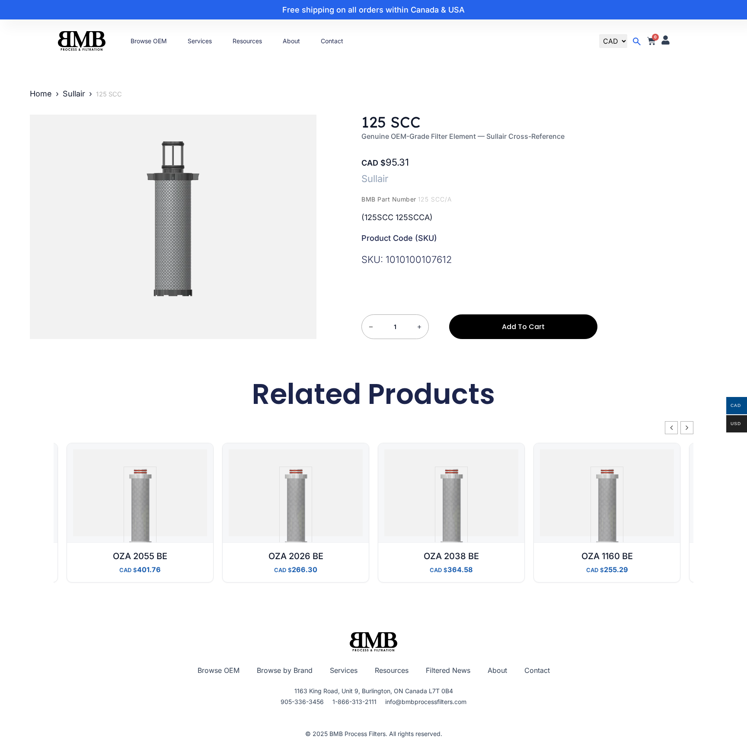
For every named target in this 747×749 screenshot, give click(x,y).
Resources (247, 41)
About (291, 41)
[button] (686, 427)
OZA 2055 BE (140, 556)
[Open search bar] (636, 41)
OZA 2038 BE (451, 556)
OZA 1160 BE (607, 556)
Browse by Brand (285, 670)
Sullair (74, 93)
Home (41, 93)
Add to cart (523, 327)
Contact (332, 41)
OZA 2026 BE (295, 556)
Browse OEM (149, 41)
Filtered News (448, 670)
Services (200, 41)
